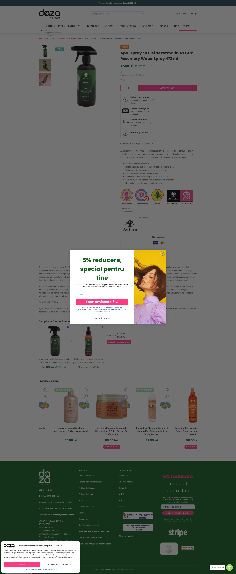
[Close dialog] (163, 253)
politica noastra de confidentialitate (106, 309)
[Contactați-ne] (229, 567)
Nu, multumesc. (102, 318)
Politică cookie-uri (31, 569)
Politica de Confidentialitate (47, 569)
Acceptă (21, 564)
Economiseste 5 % (102, 301)
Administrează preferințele (59, 564)
